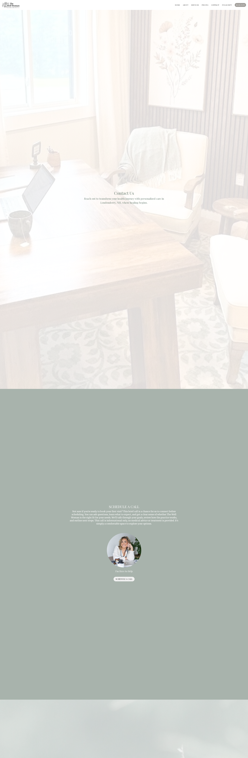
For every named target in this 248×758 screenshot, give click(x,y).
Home (177, 5)
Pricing (205, 5)
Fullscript (227, 5)
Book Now (240, 5)
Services (195, 5)
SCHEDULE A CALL (124, 579)
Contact (215, 5)
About (185, 5)
